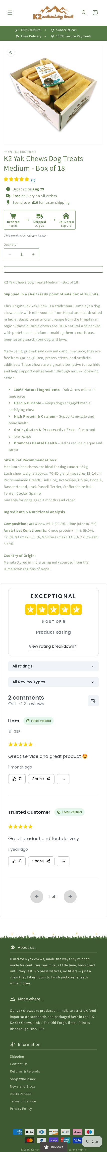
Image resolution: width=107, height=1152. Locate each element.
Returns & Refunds (25, 1071)
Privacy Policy (21, 1108)
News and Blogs (22, 1086)
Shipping (17, 1056)
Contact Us (19, 1064)
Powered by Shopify (73, 1149)
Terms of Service (23, 1101)
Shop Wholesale (23, 1079)
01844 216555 (20, 1093)
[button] (9, 12)
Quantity (10, 245)
